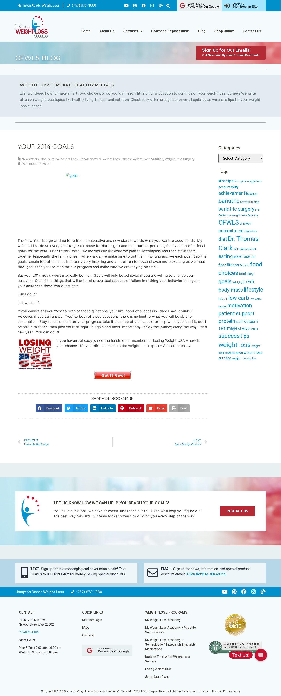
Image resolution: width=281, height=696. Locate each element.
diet (222, 239)
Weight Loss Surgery (180, 159)
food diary (246, 274)
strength (244, 329)
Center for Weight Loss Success (238, 215)
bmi (257, 209)
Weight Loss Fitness (117, 159)
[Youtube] (126, 5)
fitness (233, 265)
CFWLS (228, 222)
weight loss (234, 345)
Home (86, 31)
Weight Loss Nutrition (148, 159)
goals (225, 281)
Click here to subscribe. (207, 574)
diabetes (251, 231)
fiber (222, 265)
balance (251, 194)
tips (244, 336)
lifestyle (253, 289)
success (229, 335)
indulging (237, 282)
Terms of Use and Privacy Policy (220, 691)
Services (130, 31)
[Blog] (161, 5)
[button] (168, 6)
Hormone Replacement (170, 31)
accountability (228, 187)
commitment (231, 230)
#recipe (226, 181)
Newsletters (30, 159)
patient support (236, 313)
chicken (245, 223)
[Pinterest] (135, 5)
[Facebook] (144, 5)
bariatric (228, 201)
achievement (231, 193)
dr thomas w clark (245, 249)
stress (254, 328)
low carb (238, 298)
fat (253, 257)
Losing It (222, 299)
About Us (107, 31)
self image (227, 328)
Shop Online (224, 31)
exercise (242, 256)
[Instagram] (152, 5)
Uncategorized (90, 159)
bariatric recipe (249, 202)
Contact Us (252, 31)
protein (226, 321)
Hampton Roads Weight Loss (39, 5)
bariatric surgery (236, 209)
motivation (239, 306)
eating (225, 256)
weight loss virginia (244, 358)
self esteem (247, 321)
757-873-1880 (29, 632)
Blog (202, 31)
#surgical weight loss (248, 181)
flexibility (244, 265)
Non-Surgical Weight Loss (59, 159)
